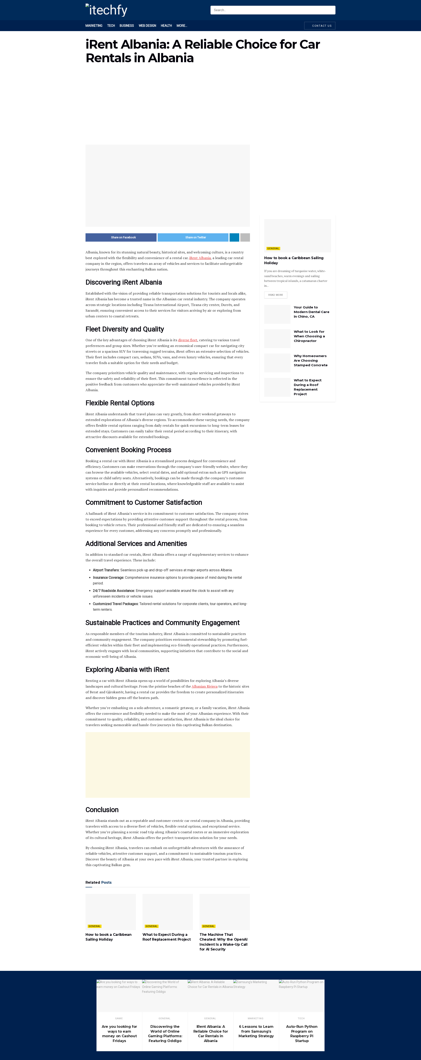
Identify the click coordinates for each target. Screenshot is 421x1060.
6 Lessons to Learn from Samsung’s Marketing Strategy (256, 1031)
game (119, 1018)
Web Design (147, 25)
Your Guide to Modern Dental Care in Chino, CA (311, 312)
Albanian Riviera (205, 686)
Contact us (321, 25)
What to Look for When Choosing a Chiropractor (309, 336)
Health (166, 25)
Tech (111, 25)
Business (127, 25)
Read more (275, 295)
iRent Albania (200, 257)
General (95, 926)
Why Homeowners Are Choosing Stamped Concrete (311, 360)
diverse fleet (187, 340)
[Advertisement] (210, 107)
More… (182, 25)
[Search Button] (331, 10)
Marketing (94, 25)
